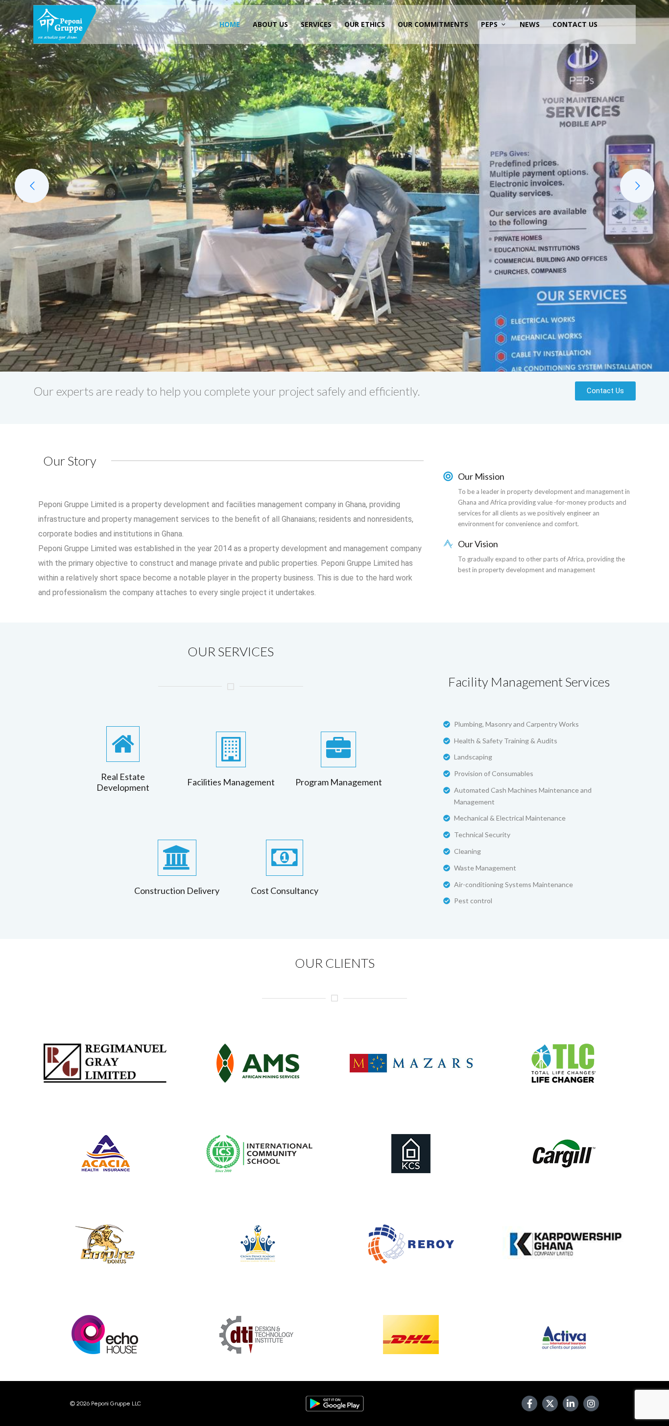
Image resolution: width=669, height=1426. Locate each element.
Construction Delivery (176, 890)
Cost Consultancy (284, 890)
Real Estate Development (122, 782)
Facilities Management (231, 782)
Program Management (338, 782)
